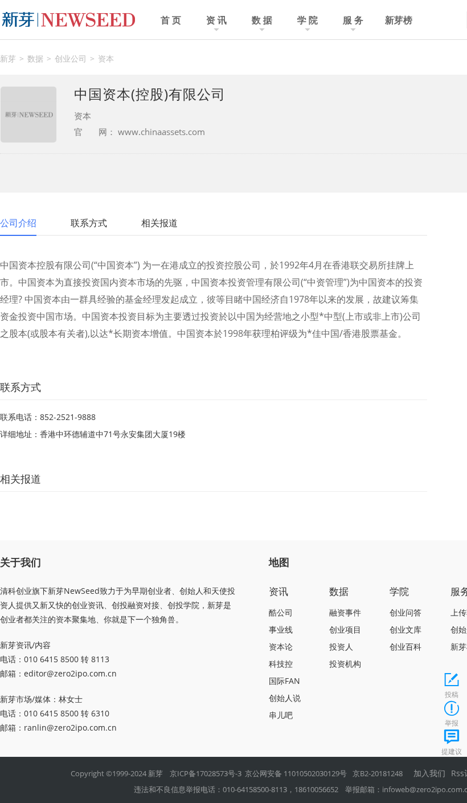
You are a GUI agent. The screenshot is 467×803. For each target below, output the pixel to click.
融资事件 (345, 612)
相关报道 (159, 223)
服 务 (353, 20)
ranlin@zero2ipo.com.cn (70, 727)
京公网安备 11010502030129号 (296, 773)
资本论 (281, 646)
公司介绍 (18, 223)
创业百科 (405, 646)
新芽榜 (398, 20)
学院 (399, 591)
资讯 (278, 591)
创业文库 (405, 629)
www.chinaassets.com (160, 131)
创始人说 (285, 697)
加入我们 (429, 773)
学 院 (307, 20)
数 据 (262, 20)
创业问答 (405, 612)
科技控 (281, 663)
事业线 (281, 629)
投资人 (341, 646)
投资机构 (345, 663)
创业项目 (345, 629)
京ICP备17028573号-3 (205, 773)
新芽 (8, 58)
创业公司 (71, 58)
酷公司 (281, 612)
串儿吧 (281, 715)
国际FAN (284, 680)
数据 (35, 58)
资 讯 (216, 20)
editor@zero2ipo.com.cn (70, 673)
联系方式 (89, 223)
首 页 (171, 20)
